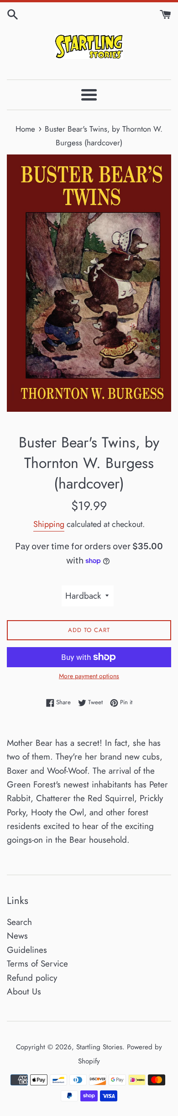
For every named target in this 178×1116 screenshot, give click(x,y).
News (17, 936)
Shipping (48, 524)
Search (19, 922)
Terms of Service (37, 963)
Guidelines (27, 950)
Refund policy (32, 978)
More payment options (89, 675)
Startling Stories (99, 1047)
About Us (24, 991)
